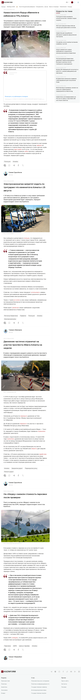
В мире (3, 693)
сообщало (15, 637)
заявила (39, 145)
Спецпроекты (40, 6)
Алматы (15, 161)
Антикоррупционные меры (38, 690)
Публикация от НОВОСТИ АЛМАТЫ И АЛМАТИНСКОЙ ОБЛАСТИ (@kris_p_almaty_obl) (27, 99)
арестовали (18, 149)
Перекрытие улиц (31, 468)
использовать (35, 292)
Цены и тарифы (24, 646)
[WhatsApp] (9, 165)
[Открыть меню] (78, 2)
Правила (23, 316)
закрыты (34, 448)
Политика (4, 684)
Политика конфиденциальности (40, 684)
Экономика (4, 690)
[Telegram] (14, 165)
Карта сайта (65, 681)
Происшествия (5, 681)
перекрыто (23, 416)
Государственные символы (39, 687)
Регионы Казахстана (11, 316)
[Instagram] (5, 165)
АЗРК (15, 646)
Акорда (70, 6)
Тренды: (3, 6)
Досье (46, 6)
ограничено (41, 431)
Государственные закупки (38, 693)
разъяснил (15, 307)
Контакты (64, 684)
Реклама (63, 687)
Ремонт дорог (9, 471)
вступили (17, 300)
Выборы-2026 (11, 6)
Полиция (7, 161)
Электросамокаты (10, 319)
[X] (23, 165)
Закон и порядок (54, 6)
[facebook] (63, 671)
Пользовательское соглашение (40, 681)
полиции (26, 238)
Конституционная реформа (27, 6)
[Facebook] (18, 165)
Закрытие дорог (17, 468)
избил (26, 151)
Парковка (7, 646)
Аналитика (4, 687)
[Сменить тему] (73, 2)
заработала (42, 454)
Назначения (63, 6)
